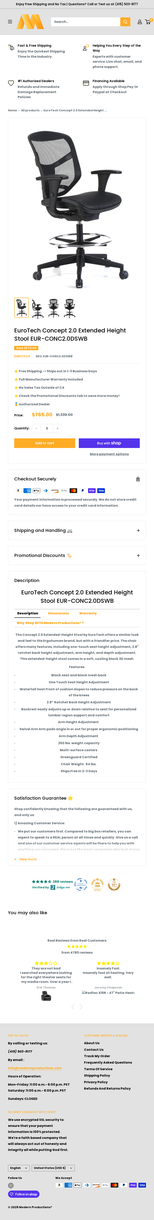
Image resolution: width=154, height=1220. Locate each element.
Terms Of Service (98, 1069)
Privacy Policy (96, 1082)
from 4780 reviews (77, 952)
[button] (74, 1006)
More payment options (109, 454)
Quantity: (21, 428)
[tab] (27, 613)
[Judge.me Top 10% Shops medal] (114, 884)
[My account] (140, 22)
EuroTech (22, 356)
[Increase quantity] (57, 428)
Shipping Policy (97, 1075)
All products (30, 110)
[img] (77, 947)
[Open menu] (10, 21)
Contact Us (93, 1049)
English (15, 1168)
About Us (91, 1043)
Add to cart (44, 443)
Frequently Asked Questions (108, 1062)
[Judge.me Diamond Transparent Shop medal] (80, 884)
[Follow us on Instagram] (11, 1185)
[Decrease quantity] (36, 428)
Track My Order (97, 1056)
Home (12, 110)
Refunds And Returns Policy (107, 1088)
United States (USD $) (50, 1168)
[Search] (125, 21)
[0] (147, 21)
